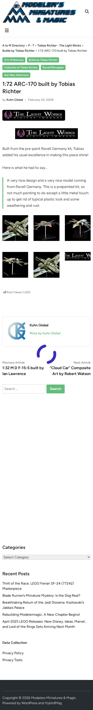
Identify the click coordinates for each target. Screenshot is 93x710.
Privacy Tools (12, 660)
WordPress (29, 703)
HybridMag (53, 703)
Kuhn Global (14, 100)
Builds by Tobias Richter (43, 59)
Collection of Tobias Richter (21, 67)
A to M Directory (14, 59)
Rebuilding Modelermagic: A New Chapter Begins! (41, 614)
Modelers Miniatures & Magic (53, 698)
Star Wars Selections (16, 75)
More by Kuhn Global (45, 333)
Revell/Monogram (53, 67)
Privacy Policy (13, 653)
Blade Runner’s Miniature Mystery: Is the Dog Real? (41, 595)
